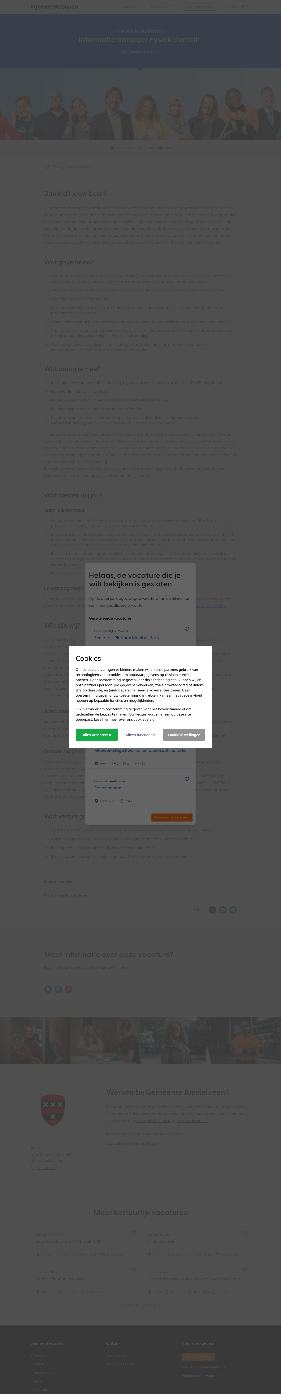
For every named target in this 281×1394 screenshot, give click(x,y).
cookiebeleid (144, 719)
